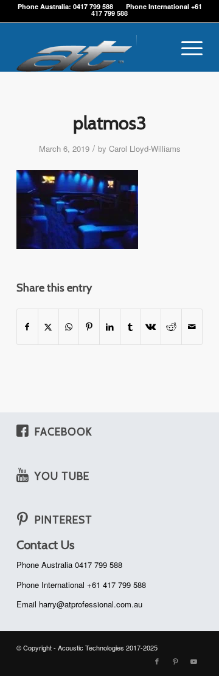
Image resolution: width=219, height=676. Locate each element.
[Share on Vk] (151, 326)
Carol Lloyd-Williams (145, 148)
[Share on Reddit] (171, 326)
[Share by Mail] (192, 326)
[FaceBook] (22, 431)
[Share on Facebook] (27, 326)
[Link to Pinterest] (175, 661)
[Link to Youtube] (193, 661)
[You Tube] (22, 475)
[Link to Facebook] (157, 661)
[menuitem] (186, 47)
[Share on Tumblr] (130, 326)
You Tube (62, 475)
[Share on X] (48, 326)
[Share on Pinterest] (89, 326)
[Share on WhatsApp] (69, 326)
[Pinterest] (22, 519)
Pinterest (63, 519)
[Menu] (186, 47)
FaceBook (63, 431)
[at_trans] (90, 47)
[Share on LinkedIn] (110, 326)
